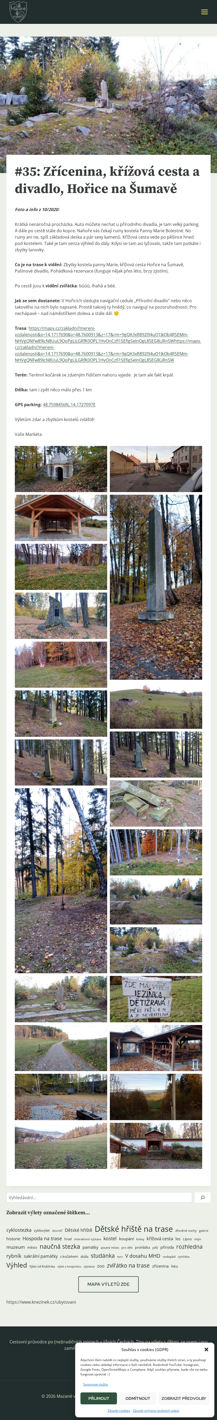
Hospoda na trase (42, 1238)
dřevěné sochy (186, 1230)
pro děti (127, 1248)
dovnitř (57, 1231)
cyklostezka (18, 1230)
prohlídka (142, 1247)
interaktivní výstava (87, 1239)
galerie (203, 1231)
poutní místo (110, 1247)
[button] (206, 1349)
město (32, 1247)
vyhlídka (183, 1257)
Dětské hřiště (78, 1230)
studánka (103, 1255)
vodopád (169, 1256)
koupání (126, 1238)
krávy (140, 1239)
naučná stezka (60, 1246)
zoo (101, 1266)
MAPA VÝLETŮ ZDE (108, 1284)
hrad (68, 1239)
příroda (167, 1247)
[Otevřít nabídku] (204, 11)
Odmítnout (137, 1398)
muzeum (15, 1247)
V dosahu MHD (142, 1255)
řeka (174, 1266)
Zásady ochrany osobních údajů (156, 1410)
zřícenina (160, 1266)
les (177, 1238)
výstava (89, 1266)
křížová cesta (160, 1238)
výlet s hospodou (69, 1266)
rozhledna (189, 1246)
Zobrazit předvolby (184, 1398)
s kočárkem (69, 1256)
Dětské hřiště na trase (134, 1229)
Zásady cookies (119, 1410)
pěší (155, 1248)
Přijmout (98, 1398)
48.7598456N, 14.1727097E (69, 404)
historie (13, 1239)
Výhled (16, 1264)
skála (84, 1256)
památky (90, 1247)
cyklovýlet (42, 1230)
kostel (110, 1238)
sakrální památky (41, 1256)
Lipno (187, 1239)
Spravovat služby (95, 1384)
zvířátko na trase (128, 1265)
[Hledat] (203, 1197)
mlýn (197, 1239)
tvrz (120, 1256)
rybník (13, 1255)
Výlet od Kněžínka (42, 1266)
